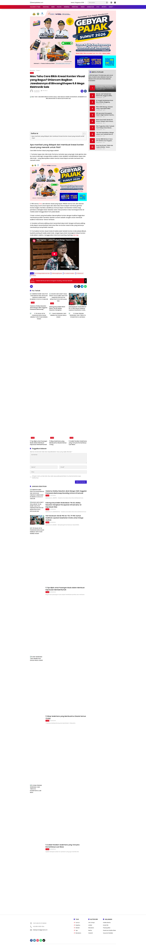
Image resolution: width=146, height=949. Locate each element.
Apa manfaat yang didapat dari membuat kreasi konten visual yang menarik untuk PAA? (58, 137)
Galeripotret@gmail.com (40, 930)
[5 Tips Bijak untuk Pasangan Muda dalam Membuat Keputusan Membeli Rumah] (39, 376)
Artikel (90, 925)
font (40, 204)
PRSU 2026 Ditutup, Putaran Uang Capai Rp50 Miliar (104, 107)
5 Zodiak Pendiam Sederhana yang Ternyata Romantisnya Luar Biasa (78, 442)
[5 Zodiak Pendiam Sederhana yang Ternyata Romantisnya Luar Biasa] (78, 376)
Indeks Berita (107, 922)
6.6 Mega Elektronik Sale (43, 273)
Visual (34, 275)
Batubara (78, 933)
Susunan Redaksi (108, 933)
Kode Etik (105, 925)
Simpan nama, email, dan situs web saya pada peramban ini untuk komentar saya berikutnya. (56, 477)
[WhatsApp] (85, 286)
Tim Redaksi (37, 90)
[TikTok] (43, 940)
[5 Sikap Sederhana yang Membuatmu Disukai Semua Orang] (58, 376)
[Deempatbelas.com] (36, 2)
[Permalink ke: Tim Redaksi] (32, 91)
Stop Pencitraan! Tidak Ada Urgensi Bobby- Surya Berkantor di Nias (104, 146)
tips (77, 930)
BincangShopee (57, 273)
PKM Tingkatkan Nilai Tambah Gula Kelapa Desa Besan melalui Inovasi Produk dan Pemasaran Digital (105, 127)
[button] (107, 2)
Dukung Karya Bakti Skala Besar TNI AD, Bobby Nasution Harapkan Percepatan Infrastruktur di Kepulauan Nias (57, 308)
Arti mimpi (91, 922)
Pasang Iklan (106, 928)
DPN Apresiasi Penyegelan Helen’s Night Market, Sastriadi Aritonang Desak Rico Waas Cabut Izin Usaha (105, 114)
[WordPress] (34, 940)
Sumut (78, 922)
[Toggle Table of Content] (83, 133)
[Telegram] (82, 286)
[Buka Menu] (115, 3)
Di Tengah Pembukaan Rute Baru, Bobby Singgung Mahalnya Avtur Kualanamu (104, 101)
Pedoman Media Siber (109, 930)
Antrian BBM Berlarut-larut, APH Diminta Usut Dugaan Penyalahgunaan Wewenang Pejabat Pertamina (105, 140)
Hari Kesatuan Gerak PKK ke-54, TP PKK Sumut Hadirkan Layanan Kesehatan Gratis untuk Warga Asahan (78, 308)
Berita (90, 930)
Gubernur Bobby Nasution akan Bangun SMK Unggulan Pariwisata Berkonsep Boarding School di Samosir (38, 307)
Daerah (90, 933)
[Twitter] (78, 286)
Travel (31, 73)
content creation (69, 273)
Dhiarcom (80, 273)
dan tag (75, 235)
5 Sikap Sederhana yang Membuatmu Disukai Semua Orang (57, 442)
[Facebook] (75, 286)
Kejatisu (78, 925)
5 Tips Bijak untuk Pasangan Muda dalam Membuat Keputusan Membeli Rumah (38, 442)
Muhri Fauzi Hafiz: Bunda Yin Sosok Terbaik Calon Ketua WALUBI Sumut (104, 120)
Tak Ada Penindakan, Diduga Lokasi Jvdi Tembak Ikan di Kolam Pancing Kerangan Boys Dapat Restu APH (105, 133)
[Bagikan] (85, 91)
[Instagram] (37, 940)
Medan (78, 928)
